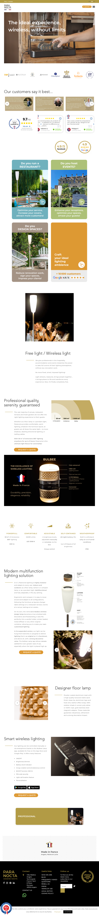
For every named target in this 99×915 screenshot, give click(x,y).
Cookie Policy (47, 893)
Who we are (46, 875)
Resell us (45, 884)
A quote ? (86, 6)
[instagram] (7, 883)
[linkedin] (14, 883)
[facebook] (4, 883)
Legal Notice (47, 891)
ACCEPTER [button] (67, 912)
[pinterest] (10, 883)
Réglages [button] (57, 912)
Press (43, 886)
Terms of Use (47, 889)
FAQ (5, 1)
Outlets (11, 1)
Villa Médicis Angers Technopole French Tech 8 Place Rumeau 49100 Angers (32, 881)
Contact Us (27, 890)
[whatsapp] (24, 895)
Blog (43, 877)
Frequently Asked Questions (49, 881)
